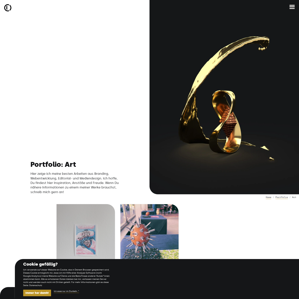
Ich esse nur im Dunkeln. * (66, 291)
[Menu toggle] (292, 7)
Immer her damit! (37, 293)
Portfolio (281, 197)
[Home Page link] (8, 8)
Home (268, 197)
